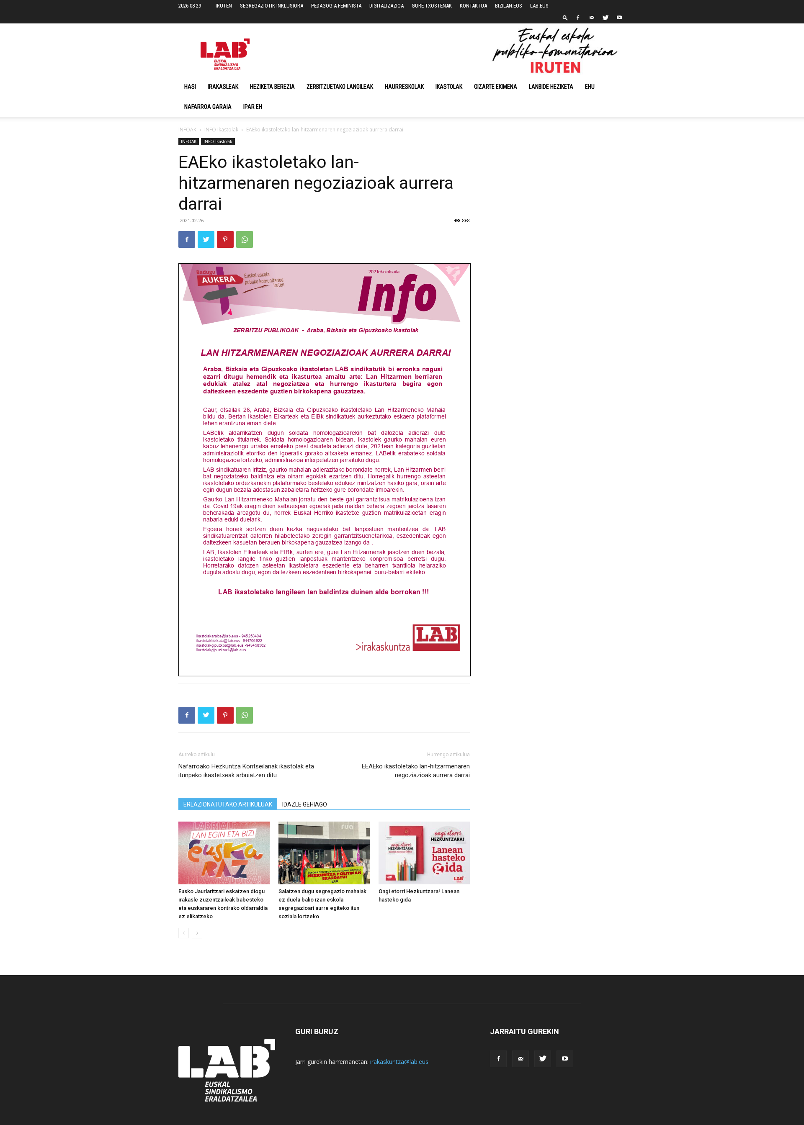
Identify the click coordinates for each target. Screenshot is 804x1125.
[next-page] (197, 933)
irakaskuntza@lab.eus (399, 1062)
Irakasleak (223, 86)
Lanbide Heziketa (551, 86)
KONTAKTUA (473, 6)
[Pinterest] (225, 239)
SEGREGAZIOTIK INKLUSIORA (271, 6)
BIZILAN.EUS (508, 6)
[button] (565, 17)
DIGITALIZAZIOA (386, 6)
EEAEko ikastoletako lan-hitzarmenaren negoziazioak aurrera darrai (416, 771)
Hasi (190, 86)
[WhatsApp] (244, 239)
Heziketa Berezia (272, 86)
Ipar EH (252, 106)
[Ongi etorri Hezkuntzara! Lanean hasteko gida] (424, 853)
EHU (590, 86)
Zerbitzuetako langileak (340, 86)
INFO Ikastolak (221, 129)
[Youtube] (619, 17)
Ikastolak (449, 86)
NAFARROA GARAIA (208, 106)
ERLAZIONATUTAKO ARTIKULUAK (227, 804)
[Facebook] (578, 17)
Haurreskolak (404, 86)
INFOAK (187, 129)
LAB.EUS (539, 6)
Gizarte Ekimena (495, 86)
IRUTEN (224, 6)
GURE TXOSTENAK (432, 6)
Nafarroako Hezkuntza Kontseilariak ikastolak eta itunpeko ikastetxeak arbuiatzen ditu (246, 771)
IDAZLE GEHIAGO (304, 804)
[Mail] (591, 17)
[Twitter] (605, 17)
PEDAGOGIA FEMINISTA (336, 6)
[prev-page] (183, 933)
